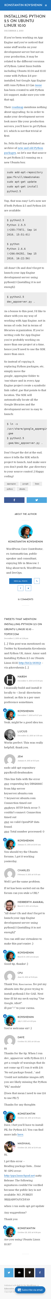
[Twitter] (8, 1272)
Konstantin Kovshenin (23, 5)
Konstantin (26, 1114)
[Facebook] (39, 1272)
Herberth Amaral (31, 902)
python (10, 489)
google (25, 484)
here (20, 1134)
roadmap (17, 107)
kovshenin (26, 711)
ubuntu (22, 489)
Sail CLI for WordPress (26, 1285)
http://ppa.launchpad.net (19, 1175)
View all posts (20, 581)
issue (38, 85)
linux (37, 484)
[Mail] (19, 1272)
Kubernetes (9, 1289)
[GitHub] (29, 1272)
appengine (11, 484)
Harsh (22, 677)
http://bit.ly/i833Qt (30, 663)
